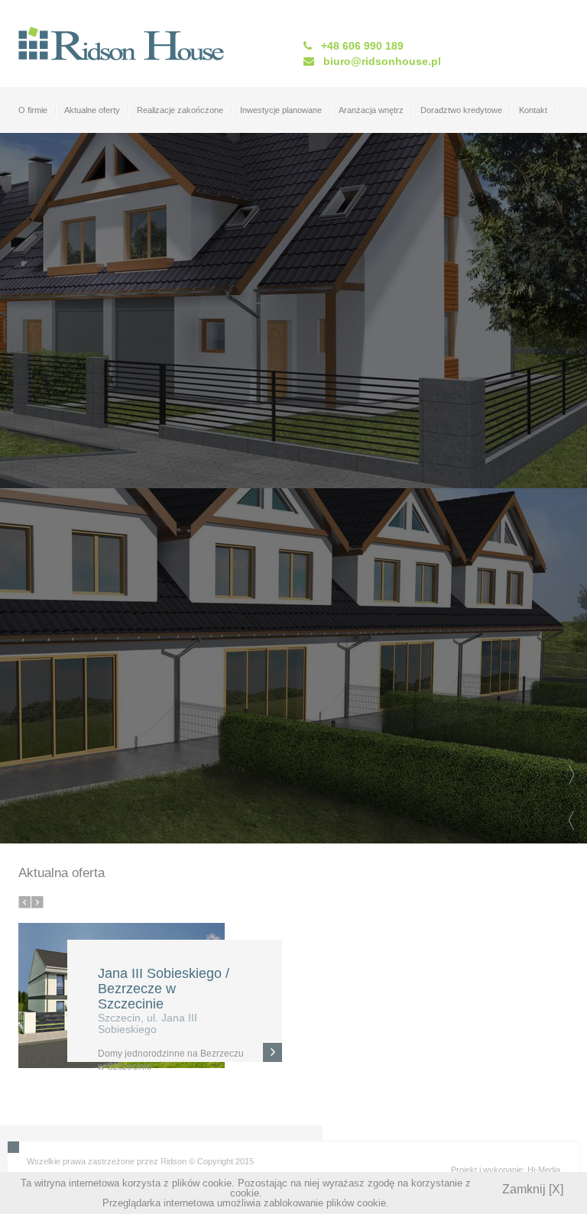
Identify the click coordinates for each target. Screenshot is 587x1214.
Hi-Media (543, 1169)
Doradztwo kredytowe (461, 110)
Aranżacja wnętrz (371, 110)
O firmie (32, 110)
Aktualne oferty (92, 110)
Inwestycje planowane (281, 110)
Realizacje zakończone (180, 110)
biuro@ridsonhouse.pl (382, 61)
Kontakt (533, 110)
